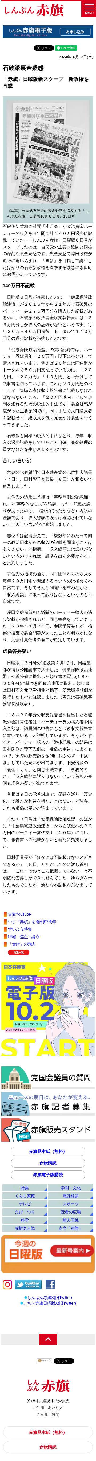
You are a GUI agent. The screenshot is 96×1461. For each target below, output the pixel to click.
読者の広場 (71, 1212)
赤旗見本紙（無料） (48, 1151)
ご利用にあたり (46, 1407)
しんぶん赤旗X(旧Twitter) (49, 1297)
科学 (25, 1220)
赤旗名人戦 (25, 1228)
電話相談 (71, 1196)
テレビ (25, 1204)
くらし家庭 (25, 1196)
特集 (25, 1188)
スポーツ (71, 1204)
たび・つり (25, 1212)
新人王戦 (71, 1220)
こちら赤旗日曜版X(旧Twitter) (49, 1303)
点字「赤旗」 (71, 1228)
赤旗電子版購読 (48, 1174)
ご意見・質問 (48, 1414)
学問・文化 (71, 1188)
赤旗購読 (48, 1163)
